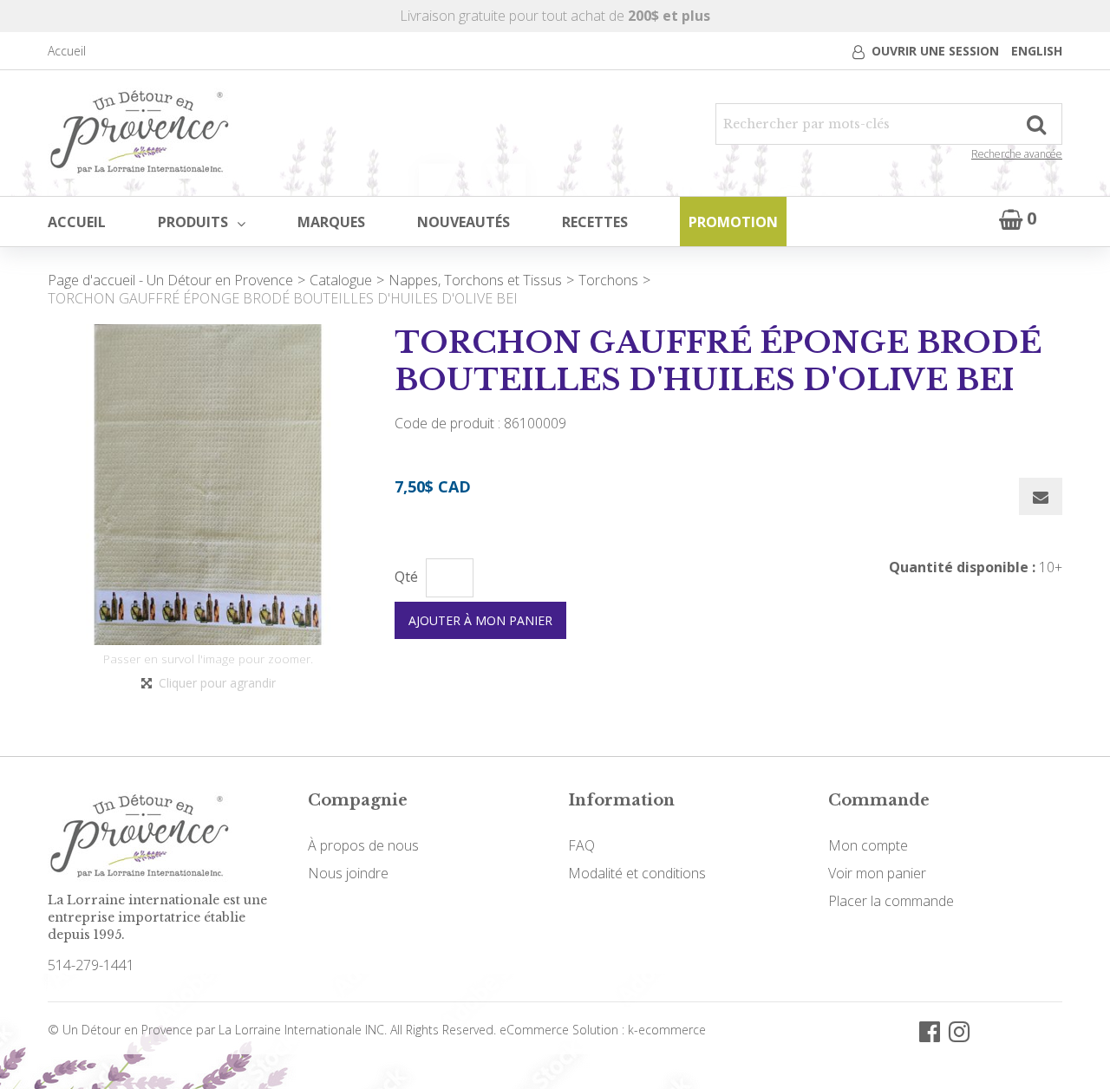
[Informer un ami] (1040, 496)
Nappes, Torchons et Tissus (475, 280)
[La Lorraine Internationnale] (140, 133)
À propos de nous (363, 845)
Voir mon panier (877, 873)
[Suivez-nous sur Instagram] (959, 1030)
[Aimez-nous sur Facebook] (929, 1030)
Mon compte (868, 845)
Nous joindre (348, 873)
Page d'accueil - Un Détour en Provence (170, 280)
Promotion (733, 221)
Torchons (608, 280)
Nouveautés (463, 221)
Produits (193, 221)
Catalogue (341, 280)
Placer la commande (891, 900)
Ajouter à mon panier (480, 620)
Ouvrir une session (935, 50)
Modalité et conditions (637, 873)
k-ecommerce (667, 1029)
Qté (406, 577)
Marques (331, 221)
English (1036, 50)
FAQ (581, 845)
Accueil (67, 50)
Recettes (595, 221)
